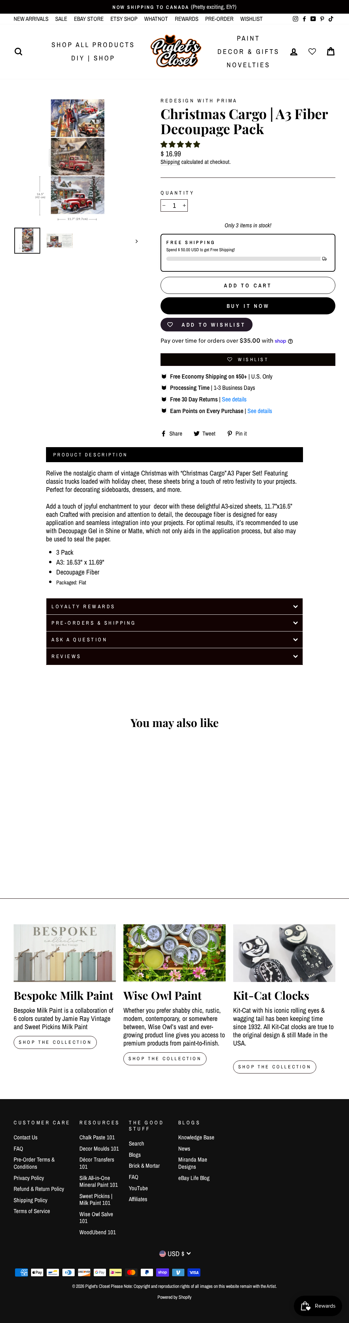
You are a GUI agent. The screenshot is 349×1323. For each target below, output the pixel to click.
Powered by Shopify (174, 1297)
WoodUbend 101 (97, 1232)
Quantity (177, 193)
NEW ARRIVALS (31, 19)
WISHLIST (251, 19)
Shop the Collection (274, 1067)
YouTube (138, 1188)
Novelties (248, 64)
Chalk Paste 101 (97, 1137)
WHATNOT (156, 19)
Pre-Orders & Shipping (93, 622)
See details (234, 399)
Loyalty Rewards (83, 606)
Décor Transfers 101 (96, 1162)
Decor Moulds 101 (99, 1148)
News (184, 1148)
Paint (248, 38)
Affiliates (138, 1199)
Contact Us (25, 1137)
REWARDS (186, 19)
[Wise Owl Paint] (174, 953)
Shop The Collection (55, 1042)
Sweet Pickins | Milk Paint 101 (95, 1199)
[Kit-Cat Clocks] (284, 953)
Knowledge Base (196, 1137)
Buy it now (248, 306)
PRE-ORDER (219, 19)
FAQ (18, 1148)
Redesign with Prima (199, 100)
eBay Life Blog (194, 1178)
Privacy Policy (29, 1178)
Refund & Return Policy (39, 1189)
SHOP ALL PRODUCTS (93, 44)
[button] (180, 144)
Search (136, 1143)
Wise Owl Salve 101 (96, 1217)
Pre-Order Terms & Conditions (34, 1162)
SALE (61, 19)
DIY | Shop (93, 57)
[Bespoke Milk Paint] (65, 953)
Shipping (170, 162)
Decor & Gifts (248, 51)
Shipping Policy (30, 1200)
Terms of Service (32, 1211)
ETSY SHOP (123, 19)
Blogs (135, 1154)
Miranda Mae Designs (192, 1162)
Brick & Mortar (144, 1165)
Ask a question (79, 639)
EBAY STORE (89, 19)
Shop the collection (164, 1058)
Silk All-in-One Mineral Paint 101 (98, 1181)
